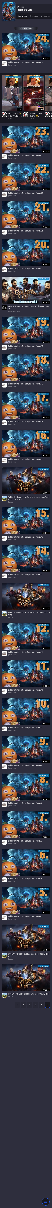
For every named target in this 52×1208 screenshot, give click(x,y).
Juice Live (12, 65)
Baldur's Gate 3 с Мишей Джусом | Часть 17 (25, 421)
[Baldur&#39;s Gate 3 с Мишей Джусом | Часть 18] (26, 367)
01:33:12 (46, 761)
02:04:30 (46, 151)
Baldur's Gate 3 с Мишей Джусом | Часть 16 (25, 459)
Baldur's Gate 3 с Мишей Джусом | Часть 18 (25, 384)
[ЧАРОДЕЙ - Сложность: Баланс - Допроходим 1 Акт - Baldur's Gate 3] (26, 480)
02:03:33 (46, 724)
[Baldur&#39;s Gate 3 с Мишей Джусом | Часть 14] (26, 558)
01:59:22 (46, 380)
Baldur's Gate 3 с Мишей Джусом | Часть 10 (25, 728)
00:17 (41, 109)
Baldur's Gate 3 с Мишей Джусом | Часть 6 (25, 878)
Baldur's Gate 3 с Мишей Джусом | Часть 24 (25, 62)
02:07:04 (46, 837)
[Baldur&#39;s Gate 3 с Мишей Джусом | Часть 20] (26, 252)
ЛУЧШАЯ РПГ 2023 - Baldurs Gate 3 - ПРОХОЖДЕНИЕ (28, 994)
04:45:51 (46, 950)
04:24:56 (46, 608)
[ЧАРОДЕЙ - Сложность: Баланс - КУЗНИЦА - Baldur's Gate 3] (26, 596)
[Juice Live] (4, 63)
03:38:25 (46, 990)
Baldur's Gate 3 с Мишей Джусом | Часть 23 (25, 155)
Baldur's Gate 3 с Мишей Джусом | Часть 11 (25, 690)
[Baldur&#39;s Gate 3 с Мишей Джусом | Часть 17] (26, 405)
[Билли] (4, 498)
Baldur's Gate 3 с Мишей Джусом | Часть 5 (25, 916)
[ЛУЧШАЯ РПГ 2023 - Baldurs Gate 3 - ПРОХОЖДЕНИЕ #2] (26, 937)
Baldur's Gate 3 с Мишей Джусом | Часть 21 (25, 231)
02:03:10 (46, 648)
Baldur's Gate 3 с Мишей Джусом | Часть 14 (25, 575)
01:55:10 (46, 227)
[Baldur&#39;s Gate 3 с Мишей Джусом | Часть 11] (26, 673)
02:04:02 (46, 417)
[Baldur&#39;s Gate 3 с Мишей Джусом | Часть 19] (26, 330)
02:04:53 (46, 571)
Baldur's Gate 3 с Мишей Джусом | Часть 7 (25, 841)
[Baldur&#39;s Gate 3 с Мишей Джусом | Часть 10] (26, 711)
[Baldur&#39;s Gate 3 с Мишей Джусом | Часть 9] (26, 749)
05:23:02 (46, 493)
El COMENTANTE (15, 311)
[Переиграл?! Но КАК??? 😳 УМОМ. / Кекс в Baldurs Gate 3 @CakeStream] (33, 93)
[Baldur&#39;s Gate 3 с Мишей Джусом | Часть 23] (26, 139)
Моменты (45, 16)
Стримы (34, 16)
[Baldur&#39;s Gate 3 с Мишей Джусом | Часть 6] (26, 862)
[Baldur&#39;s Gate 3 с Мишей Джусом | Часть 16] (26, 443)
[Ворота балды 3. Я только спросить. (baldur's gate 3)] (26, 290)
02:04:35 (46, 189)
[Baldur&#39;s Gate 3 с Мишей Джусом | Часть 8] (26, 787)
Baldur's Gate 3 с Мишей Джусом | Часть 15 (25, 537)
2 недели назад (36, 77)
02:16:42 (46, 58)
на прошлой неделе (13, 77)
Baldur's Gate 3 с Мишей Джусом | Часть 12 (25, 652)
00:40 (19, 109)
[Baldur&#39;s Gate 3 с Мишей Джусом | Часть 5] (26, 900)
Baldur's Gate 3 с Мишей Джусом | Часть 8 (25, 803)
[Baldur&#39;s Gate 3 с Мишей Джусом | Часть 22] (26, 176)
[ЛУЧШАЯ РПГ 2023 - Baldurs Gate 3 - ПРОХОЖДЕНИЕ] (26, 977)
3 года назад (43, 35)
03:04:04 (46, 533)
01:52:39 (46, 799)
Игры (22, 7)
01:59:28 (46, 342)
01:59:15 (46, 455)
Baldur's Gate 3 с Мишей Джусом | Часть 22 (25, 193)
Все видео (22, 16)
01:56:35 (46, 912)
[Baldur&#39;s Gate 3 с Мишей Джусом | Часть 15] (26, 520)
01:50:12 (46, 686)
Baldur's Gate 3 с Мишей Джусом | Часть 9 (25, 765)
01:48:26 (46, 264)
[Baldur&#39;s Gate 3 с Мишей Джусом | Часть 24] (26, 46)
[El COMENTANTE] (4, 307)
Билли (10, 502)
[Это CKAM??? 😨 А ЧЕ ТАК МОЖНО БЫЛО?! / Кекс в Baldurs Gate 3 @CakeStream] (12, 93)
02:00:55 (46, 874)
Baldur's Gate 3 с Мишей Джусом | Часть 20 (25, 268)
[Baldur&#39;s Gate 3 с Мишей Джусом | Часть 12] (26, 636)
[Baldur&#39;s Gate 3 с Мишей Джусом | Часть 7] (26, 824)
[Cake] (4, 114)
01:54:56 (46, 302)
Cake (10, 118)
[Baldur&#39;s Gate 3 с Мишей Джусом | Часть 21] (26, 214)
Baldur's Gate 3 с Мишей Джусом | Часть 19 (25, 346)
